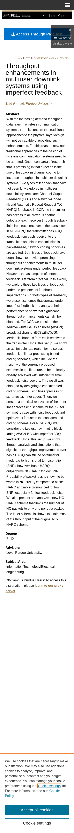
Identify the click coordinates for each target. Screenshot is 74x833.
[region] (37, 793)
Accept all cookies (37, 810)
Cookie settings (49, 786)
